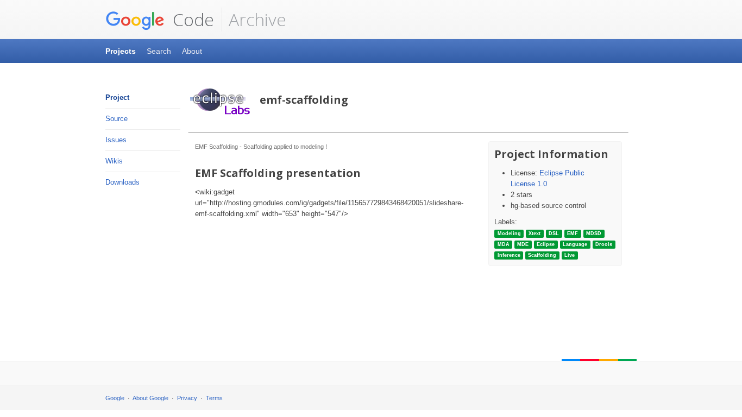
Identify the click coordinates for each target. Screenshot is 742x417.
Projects (120, 51)
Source (116, 119)
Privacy (187, 398)
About (192, 51)
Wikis (114, 161)
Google (114, 398)
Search (159, 51)
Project (117, 97)
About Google (150, 398)
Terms (214, 398)
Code (191, 19)
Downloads (122, 182)
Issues (116, 140)
